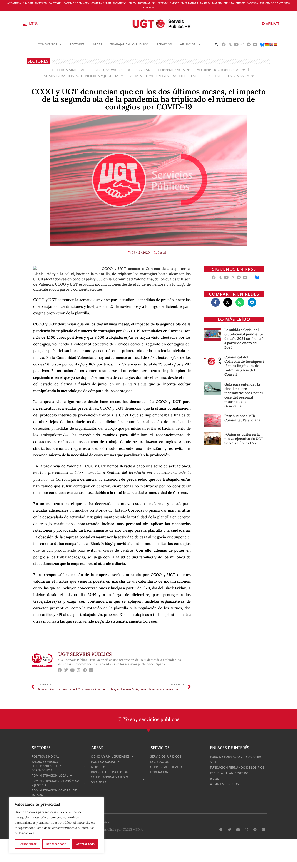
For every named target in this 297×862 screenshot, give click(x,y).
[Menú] (24, 23)
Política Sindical (68, 69)
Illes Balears (189, 3)
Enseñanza (238, 75)
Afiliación (188, 44)
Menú (33, 23)
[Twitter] (66, 670)
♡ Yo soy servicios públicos (148, 719)
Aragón (28, 3)
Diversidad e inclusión (109, 772)
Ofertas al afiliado (166, 767)
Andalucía (14, 3)
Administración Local (218, 69)
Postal (214, 75)
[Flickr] (255, 44)
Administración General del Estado (165, 75)
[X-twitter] (230, 44)
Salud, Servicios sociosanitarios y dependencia (138, 69)
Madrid (217, 3)
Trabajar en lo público (129, 44)
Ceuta (132, 3)
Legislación (159, 761)
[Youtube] (236, 44)
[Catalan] (267, 44)
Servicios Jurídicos (165, 756)
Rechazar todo (56, 844)
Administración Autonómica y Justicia (80, 75)
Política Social (103, 761)
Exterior (148, 7)
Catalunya (120, 3)
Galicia (174, 3)
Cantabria (55, 3)
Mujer (95, 767)
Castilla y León (101, 3)
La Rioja (205, 3)
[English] (271, 44)
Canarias (41, 3)
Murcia (240, 3)
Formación (159, 772)
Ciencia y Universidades (110, 756)
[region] (56, 825)
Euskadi (163, 3)
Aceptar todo (85, 844)
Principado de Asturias (275, 3)
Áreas (97, 44)
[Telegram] (249, 44)
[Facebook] (224, 44)
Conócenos (47, 44)
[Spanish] (275, 44)
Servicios (164, 44)
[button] (216, 44)
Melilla (229, 3)
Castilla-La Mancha (76, 3)
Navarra (252, 3)
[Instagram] (242, 44)
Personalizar (27, 844)
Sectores (77, 44)
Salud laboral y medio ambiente (109, 779)
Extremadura (146, 3)
